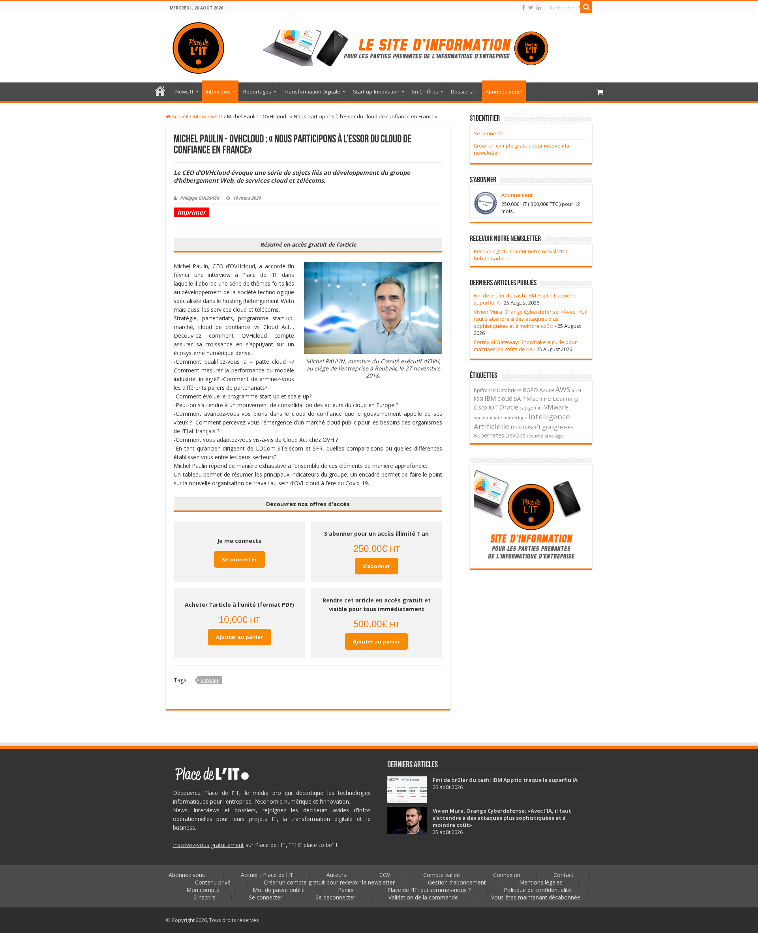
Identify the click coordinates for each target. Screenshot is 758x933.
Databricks (509, 390)
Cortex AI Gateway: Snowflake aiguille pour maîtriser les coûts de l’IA (525, 345)
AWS (562, 389)
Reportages (257, 91)
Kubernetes (489, 435)
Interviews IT (208, 116)
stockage (554, 436)
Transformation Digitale (312, 91)
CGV (384, 875)
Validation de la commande (423, 897)
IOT (493, 407)
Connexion (506, 875)
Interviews (218, 91)
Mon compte (203, 890)
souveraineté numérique (500, 418)
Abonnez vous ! (188, 875)
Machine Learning (552, 398)
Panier (346, 890)
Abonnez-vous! (504, 91)
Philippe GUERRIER (199, 198)
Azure (546, 390)
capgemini (531, 407)
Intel (576, 390)
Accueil (179, 116)
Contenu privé (213, 882)
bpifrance (485, 390)
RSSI (478, 399)
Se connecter (239, 559)
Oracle (508, 407)
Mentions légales (541, 882)
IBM (490, 399)
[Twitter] (530, 7)
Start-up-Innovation (376, 91)
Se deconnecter (335, 897)
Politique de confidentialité (537, 890)
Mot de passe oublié (279, 890)
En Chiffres (425, 91)
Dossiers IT (464, 91)
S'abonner (376, 566)
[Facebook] (523, 7)
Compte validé (441, 875)
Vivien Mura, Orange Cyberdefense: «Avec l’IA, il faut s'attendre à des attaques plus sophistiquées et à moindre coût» (530, 318)
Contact (563, 875)
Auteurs (336, 875)
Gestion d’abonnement (457, 882)
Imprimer (191, 212)
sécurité (535, 436)
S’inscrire (204, 897)
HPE (568, 427)
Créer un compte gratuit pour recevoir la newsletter (329, 882)
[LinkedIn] (539, 7)
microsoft (525, 426)
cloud (504, 398)
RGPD (530, 390)
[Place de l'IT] (198, 46)
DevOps (515, 435)
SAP (519, 398)
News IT (184, 91)
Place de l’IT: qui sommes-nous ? (429, 890)
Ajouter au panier (239, 637)
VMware (210, 680)
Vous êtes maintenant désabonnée (535, 897)
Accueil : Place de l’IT (160, 90)
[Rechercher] (586, 7)
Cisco (480, 407)
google (552, 427)
